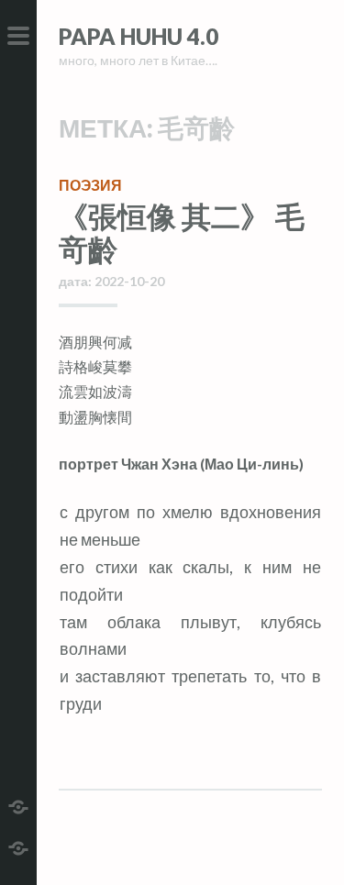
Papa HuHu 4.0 (138, 36)
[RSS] (18, 846)
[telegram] (18, 804)
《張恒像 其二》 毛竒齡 (182, 232)
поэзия (90, 185)
